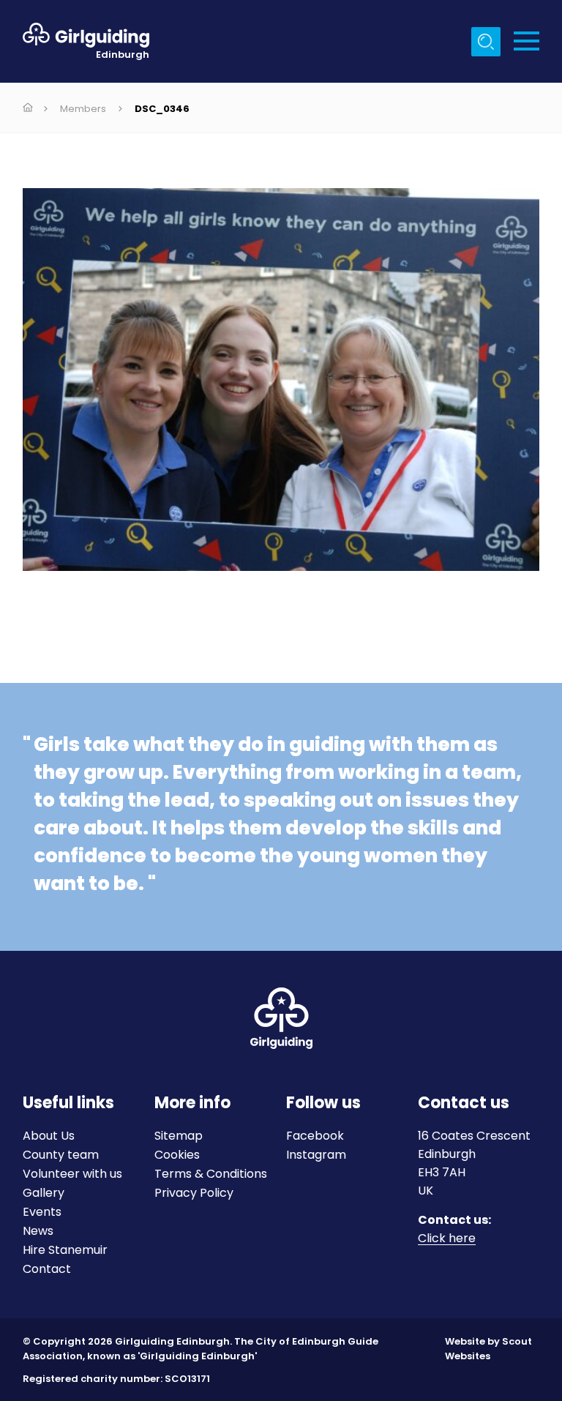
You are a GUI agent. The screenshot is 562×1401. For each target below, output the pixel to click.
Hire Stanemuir (65, 1249)
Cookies (177, 1154)
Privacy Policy (193, 1192)
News (38, 1230)
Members (83, 109)
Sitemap (178, 1135)
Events (42, 1211)
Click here (447, 1239)
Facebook (315, 1135)
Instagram (316, 1154)
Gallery (43, 1192)
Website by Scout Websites (488, 1348)
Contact (47, 1268)
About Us (49, 1135)
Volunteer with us (72, 1173)
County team (61, 1154)
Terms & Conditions (210, 1173)
